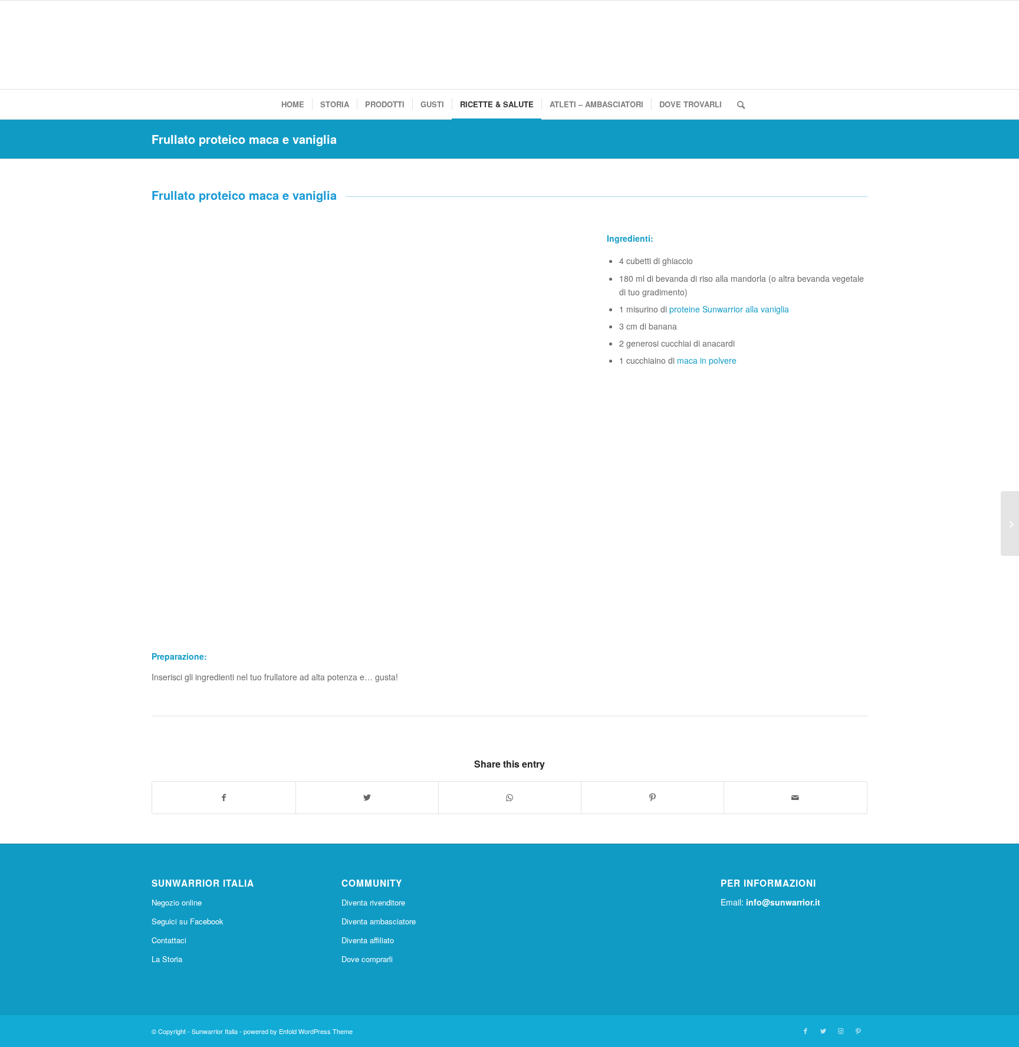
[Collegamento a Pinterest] (858, 1030)
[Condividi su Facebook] (223, 798)
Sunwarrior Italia (215, 1031)
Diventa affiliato (367, 940)
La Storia (167, 958)
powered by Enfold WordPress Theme (298, 1031)
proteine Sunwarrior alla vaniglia (729, 309)
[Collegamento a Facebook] (805, 1030)
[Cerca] (737, 104)
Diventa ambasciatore (378, 921)
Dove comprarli (367, 958)
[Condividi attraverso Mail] (795, 798)
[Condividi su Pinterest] (652, 798)
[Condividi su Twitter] (367, 798)
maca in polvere (707, 360)
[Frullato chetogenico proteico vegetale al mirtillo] (1010, 523)
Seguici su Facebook (187, 921)
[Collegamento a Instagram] (841, 1030)
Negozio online (177, 902)
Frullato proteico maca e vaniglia (244, 138)
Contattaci (169, 940)
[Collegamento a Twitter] (823, 1030)
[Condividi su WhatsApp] (510, 798)
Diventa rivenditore (373, 902)
